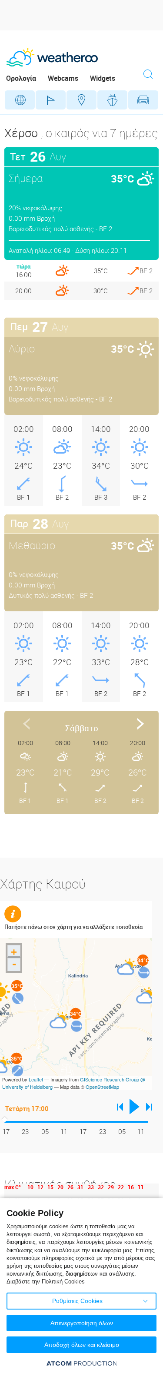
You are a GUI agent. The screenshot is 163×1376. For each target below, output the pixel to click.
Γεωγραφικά (20, 99)
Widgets (102, 78)
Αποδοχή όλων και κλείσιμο (81, 1344)
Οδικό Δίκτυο (143, 99)
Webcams (63, 78)
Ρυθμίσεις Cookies (77, 1300)
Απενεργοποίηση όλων (81, 1323)
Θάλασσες (112, 99)
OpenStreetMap (102, 1086)
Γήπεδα (51, 99)
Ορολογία (21, 78)
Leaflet (36, 1079)
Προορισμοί (81, 99)
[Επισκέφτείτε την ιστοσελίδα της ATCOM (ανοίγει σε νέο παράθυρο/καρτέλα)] (82, 1363)
